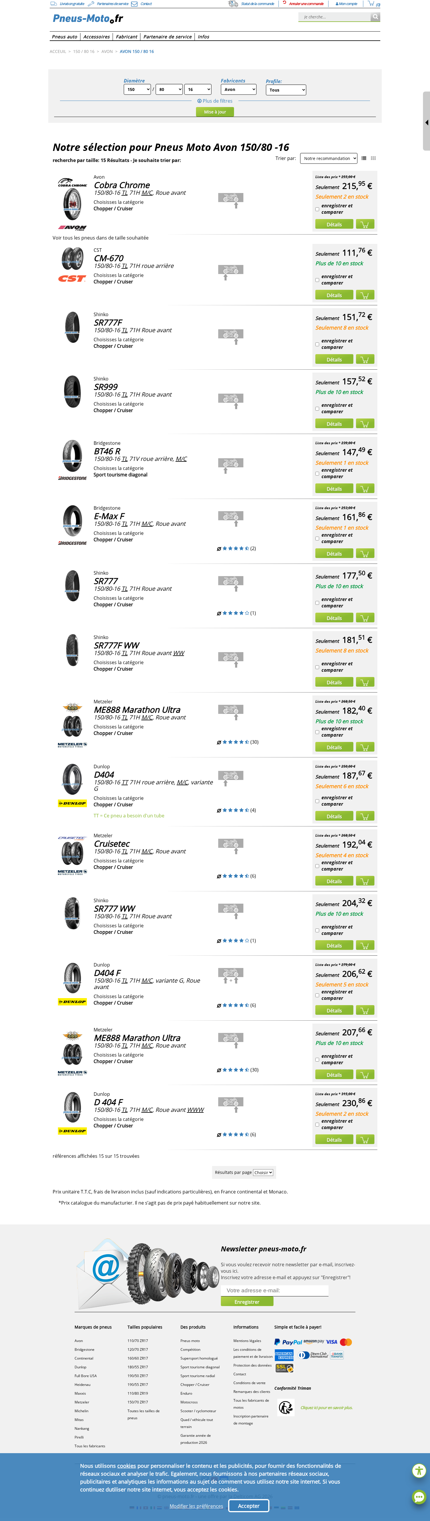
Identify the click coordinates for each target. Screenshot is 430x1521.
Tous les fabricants (90, 1446)
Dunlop (80, 1367)
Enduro (186, 1393)
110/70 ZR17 (138, 1340)
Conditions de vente (249, 1382)
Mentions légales (247, 1340)
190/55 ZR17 (138, 1384)
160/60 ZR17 (138, 1358)
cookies (126, 1465)
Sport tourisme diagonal (200, 1367)
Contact (239, 1374)
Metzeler (82, 1402)
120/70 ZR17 (138, 1349)
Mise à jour (215, 112)
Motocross (189, 1402)
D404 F (107, 972)
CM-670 (108, 258)
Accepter (248, 1505)
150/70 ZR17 (138, 1402)
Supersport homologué (199, 1358)
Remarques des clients (251, 1391)
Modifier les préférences (196, 1506)
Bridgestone (84, 1349)
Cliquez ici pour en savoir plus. (326, 1407)
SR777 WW (114, 908)
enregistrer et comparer (337, 208)
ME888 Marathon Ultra (137, 709)
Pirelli (79, 1437)
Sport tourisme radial (197, 1375)
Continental (84, 1358)
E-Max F (108, 516)
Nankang (82, 1428)
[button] (419, 1469)
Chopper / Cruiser (194, 1384)
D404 (103, 774)
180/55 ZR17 (138, 1367)
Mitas (79, 1419)
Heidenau (82, 1384)
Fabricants (233, 80)
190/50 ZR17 (138, 1375)
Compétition (190, 1349)
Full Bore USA (86, 1375)
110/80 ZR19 (138, 1393)
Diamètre (134, 80)
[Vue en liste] (364, 158)
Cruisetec (111, 843)
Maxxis (80, 1393)
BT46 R (107, 451)
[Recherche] (375, 17)
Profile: (274, 81)
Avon (79, 1340)
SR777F (107, 322)
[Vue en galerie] (373, 158)
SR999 (105, 386)
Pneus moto (190, 1340)
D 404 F (108, 1102)
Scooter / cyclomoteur (198, 1410)
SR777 (105, 581)
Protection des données (252, 1365)
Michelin (81, 1410)
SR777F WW (116, 645)
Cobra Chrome (121, 185)
